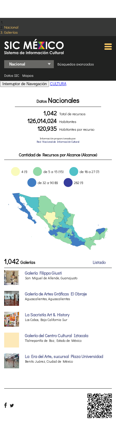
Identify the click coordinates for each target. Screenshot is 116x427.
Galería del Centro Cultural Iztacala (56, 335)
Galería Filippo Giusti (43, 273)
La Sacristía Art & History (47, 314)
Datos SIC (11, 75)
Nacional (11, 26)
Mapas (27, 75)
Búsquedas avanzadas (75, 64)
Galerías (11, 32)
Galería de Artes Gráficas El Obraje (56, 294)
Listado (99, 262)
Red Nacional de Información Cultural (58, 141)
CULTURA (58, 83)
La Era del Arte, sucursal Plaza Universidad (64, 356)
